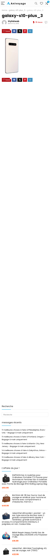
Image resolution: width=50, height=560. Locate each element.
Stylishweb (13, 21)
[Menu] (3, 3)
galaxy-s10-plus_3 (17, 10)
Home (4, 10)
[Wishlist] (41, 3)
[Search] (36, 3)
